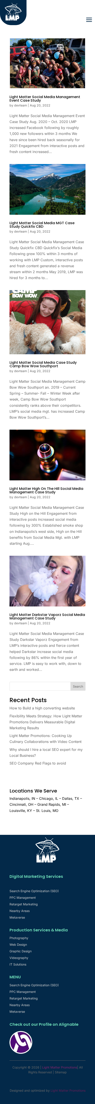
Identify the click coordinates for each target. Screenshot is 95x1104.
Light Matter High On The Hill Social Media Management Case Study (46, 490)
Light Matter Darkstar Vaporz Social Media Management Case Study (47, 616)
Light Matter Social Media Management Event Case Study (45, 98)
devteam (20, 105)
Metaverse (17, 917)
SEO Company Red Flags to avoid (38, 763)
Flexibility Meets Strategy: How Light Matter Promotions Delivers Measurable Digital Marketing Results (46, 722)
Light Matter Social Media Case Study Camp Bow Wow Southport (43, 364)
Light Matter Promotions (68, 1090)
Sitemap (61, 1072)
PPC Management (23, 897)
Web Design (18, 944)
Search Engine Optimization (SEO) (34, 891)
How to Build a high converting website (42, 708)
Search (78, 686)
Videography (19, 958)
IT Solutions (18, 964)
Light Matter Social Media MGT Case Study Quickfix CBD (42, 224)
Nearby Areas (20, 911)
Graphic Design (21, 951)
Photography (19, 938)
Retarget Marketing (24, 904)
